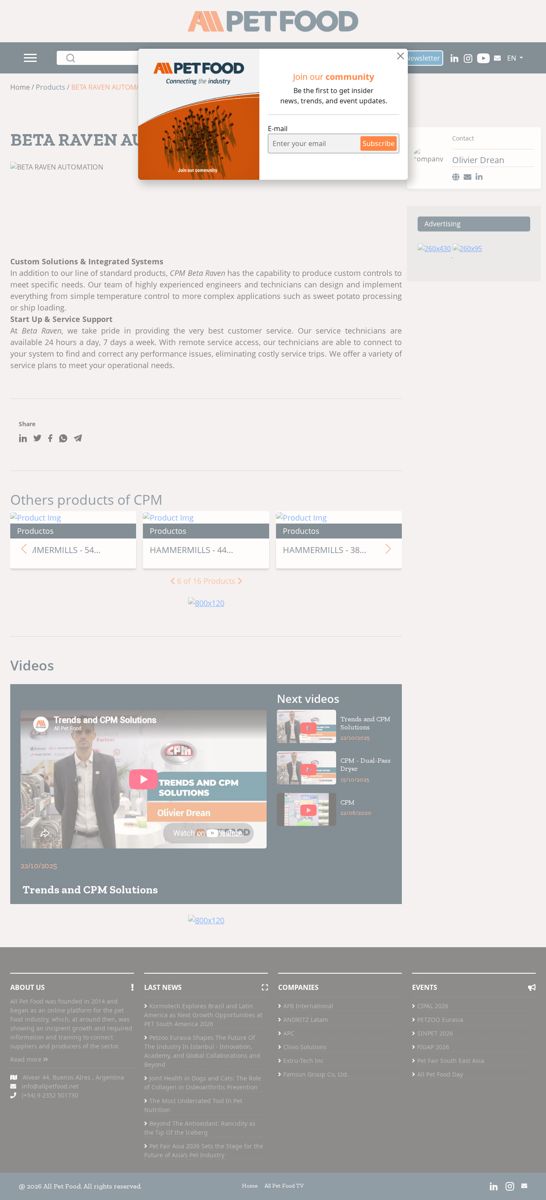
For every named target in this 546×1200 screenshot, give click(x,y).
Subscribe (379, 143)
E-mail (278, 128)
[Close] (400, 56)
